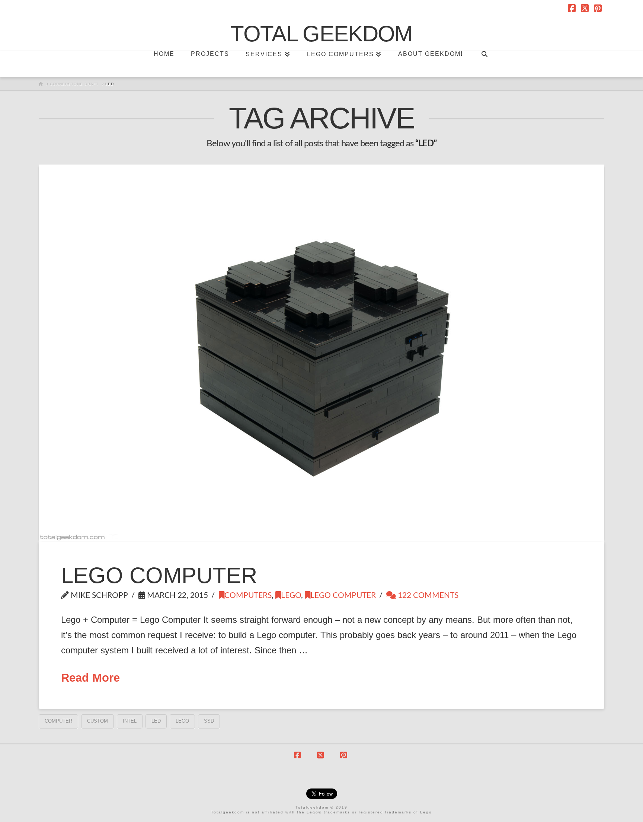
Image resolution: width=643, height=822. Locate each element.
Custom (97, 721)
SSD (209, 721)
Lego (291, 595)
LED (156, 721)
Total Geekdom (321, 34)
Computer (58, 721)
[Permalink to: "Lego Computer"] (322, 353)
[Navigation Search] (484, 64)
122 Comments (427, 595)
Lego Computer (159, 575)
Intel (130, 721)
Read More (90, 677)
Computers (248, 595)
